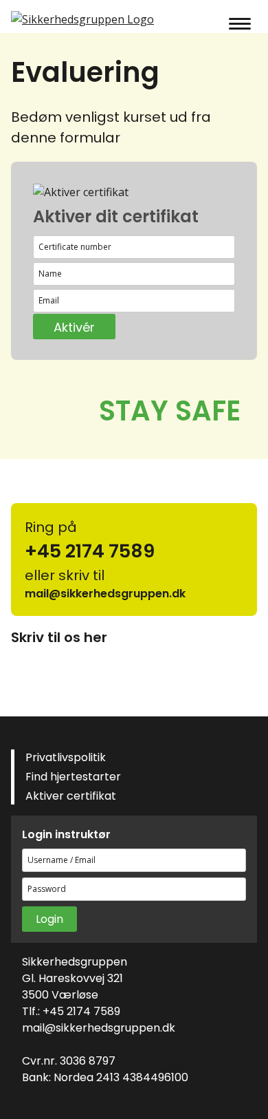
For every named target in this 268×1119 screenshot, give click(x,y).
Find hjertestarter (73, 777)
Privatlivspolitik (65, 757)
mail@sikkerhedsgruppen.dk (98, 1028)
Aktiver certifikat (70, 796)
